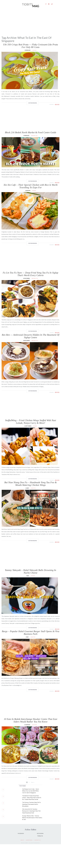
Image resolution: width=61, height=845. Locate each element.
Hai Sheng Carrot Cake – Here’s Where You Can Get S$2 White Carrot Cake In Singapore (30, 790)
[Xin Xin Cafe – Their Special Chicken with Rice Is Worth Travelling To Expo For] (30, 228)
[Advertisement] (30, 23)
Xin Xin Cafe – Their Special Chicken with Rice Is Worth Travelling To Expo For (31, 186)
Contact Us (37, 840)
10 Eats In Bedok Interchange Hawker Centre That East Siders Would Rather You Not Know (30, 720)
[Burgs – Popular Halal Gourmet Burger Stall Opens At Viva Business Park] (30, 675)
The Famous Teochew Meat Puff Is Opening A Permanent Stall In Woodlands (31, 804)
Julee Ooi (33, 488)
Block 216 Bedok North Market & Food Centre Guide (30, 132)
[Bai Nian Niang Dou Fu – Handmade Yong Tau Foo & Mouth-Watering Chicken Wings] (30, 526)
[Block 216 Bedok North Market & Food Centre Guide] (30, 166)
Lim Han (34, 50)
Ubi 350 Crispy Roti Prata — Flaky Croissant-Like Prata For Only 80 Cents (30, 45)
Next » (33, 782)
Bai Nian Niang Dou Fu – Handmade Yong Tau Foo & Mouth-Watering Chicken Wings (30, 483)
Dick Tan (34, 724)
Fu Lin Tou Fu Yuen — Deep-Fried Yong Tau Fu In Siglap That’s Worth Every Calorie (30, 274)
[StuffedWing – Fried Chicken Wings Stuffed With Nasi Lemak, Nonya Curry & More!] (30, 464)
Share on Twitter (58, 104)
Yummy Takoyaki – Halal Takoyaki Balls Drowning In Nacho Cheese (30, 571)
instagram (49, 4)
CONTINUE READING (32, 102)
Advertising (29, 840)
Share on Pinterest (55, 104)
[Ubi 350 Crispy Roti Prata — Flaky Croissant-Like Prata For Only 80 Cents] (30, 88)
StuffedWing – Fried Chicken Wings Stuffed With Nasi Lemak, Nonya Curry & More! (30, 421)
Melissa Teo (34, 135)
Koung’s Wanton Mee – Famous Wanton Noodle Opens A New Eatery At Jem (32, 817)
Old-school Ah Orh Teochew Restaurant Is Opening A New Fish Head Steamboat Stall (31, 810)
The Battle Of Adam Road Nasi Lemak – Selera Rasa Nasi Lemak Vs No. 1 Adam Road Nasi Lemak (31, 797)
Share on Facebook (57, 104)
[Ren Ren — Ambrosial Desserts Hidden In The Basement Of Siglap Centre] (30, 378)
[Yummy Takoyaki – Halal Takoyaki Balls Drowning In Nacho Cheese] (30, 613)
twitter (52, 4)
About (22, 840)
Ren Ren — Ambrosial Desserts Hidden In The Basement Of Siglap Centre (30, 336)
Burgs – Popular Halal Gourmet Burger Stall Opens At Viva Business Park (30, 632)
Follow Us (40, 836)
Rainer (34, 190)
